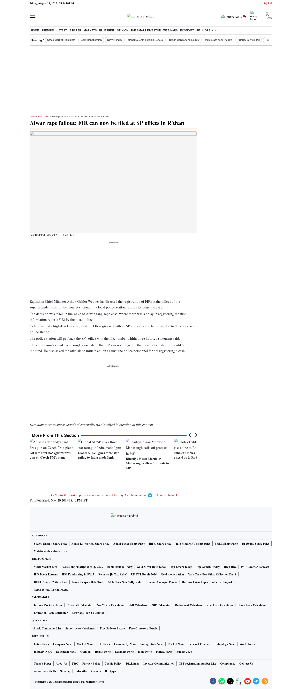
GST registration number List (197, 663)
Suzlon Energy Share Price (50, 543)
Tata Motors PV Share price (192, 543)
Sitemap (65, 671)
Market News (85, 644)
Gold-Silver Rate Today (151, 567)
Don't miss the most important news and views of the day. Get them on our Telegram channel (113, 495)
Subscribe (81, 671)
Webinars (170, 30)
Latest (62, 30)
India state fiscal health (218, 40)
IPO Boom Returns (46, 574)
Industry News (43, 651)
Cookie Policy (113, 663)
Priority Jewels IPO (248, 40)
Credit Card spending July (184, 40)
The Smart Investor (146, 30)
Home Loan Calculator (251, 605)
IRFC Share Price (160, 543)
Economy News (124, 651)
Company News (62, 644)
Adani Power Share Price (129, 543)
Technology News (224, 644)
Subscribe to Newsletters (80, 628)
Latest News (41, 644)
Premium (47, 30)
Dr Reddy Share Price (255, 543)
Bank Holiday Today (120, 567)
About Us (61, 663)
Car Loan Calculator (220, 605)
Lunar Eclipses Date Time (88, 582)
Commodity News (125, 644)
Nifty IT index (114, 40)
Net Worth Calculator (110, 605)
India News (42, 116)
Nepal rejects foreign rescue (51, 589)
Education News (66, 651)
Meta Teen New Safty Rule (124, 582)
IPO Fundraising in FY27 (78, 574)
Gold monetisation (172, 574)
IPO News (103, 644)
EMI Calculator (138, 605)
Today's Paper (42, 663)
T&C (75, 663)
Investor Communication (158, 663)
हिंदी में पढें (268, 4)
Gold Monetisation (91, 40)
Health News (103, 651)
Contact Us (246, 663)
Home (35, 30)
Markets (90, 30)
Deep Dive (230, 567)
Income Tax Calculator (48, 605)
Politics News (164, 651)
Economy (187, 30)
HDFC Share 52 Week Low (50, 582)
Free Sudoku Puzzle (112, 628)
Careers (96, 671)
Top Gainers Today (208, 567)
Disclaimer (132, 663)
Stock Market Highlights (61, 40)
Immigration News (151, 644)
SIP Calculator (161, 605)
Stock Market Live (45, 567)
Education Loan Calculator (51, 613)
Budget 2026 (184, 651)
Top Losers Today (181, 567)
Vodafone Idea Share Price (50, 551)
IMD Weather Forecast (255, 567)
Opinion (122, 30)
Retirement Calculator (189, 605)
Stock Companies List (47, 628)
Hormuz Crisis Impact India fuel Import (207, 582)
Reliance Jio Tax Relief (112, 574)
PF (198, 30)
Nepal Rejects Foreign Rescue (146, 40)
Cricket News (176, 644)
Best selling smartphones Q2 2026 (82, 567)
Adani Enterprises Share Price (90, 543)
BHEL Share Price (226, 543)
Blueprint (106, 30)
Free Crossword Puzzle (143, 628)
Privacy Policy (91, 663)
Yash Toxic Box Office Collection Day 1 (212, 574)
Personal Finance (199, 644)
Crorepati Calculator (80, 605)
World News (247, 644)
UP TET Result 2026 (144, 574)
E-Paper (75, 30)
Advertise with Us (45, 671)
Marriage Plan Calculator (88, 613)
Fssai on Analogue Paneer (161, 582)
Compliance (227, 663)
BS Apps (110, 671)
